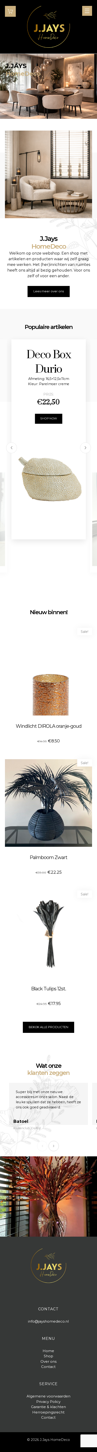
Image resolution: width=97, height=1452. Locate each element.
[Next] (85, 447)
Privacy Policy (48, 1401)
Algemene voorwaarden (48, 1396)
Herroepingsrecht (48, 1412)
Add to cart (29, 688)
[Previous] (11, 447)
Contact (48, 1417)
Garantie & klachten (48, 1407)
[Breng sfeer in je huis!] (48, 27)
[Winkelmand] (10, 11)
